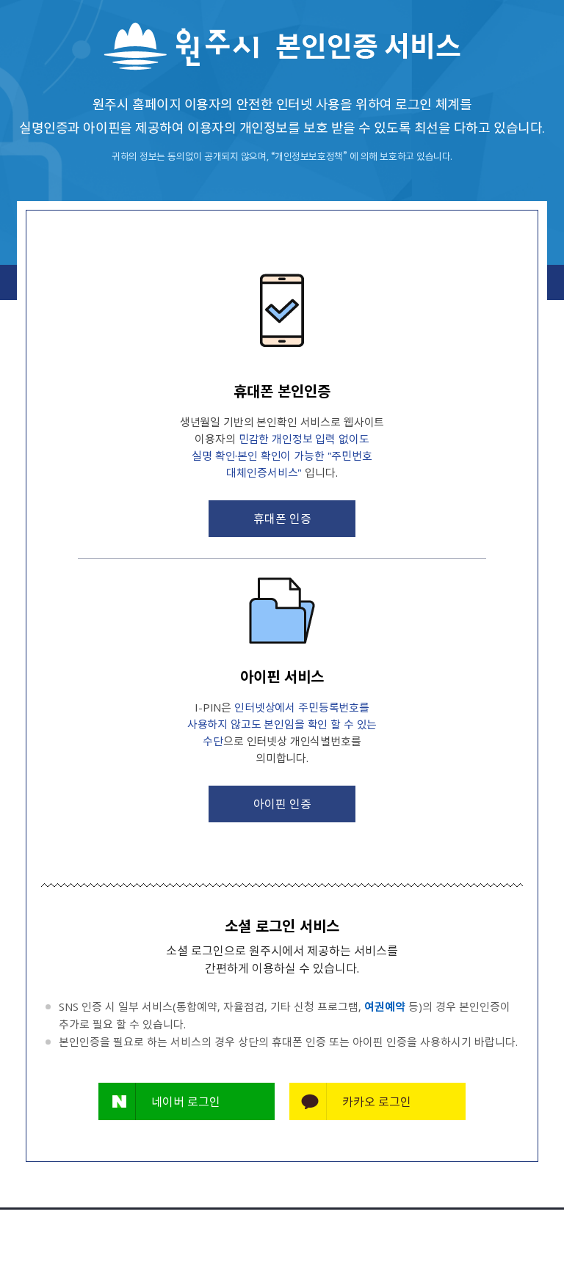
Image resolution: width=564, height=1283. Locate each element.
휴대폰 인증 (282, 518)
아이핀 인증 (282, 803)
